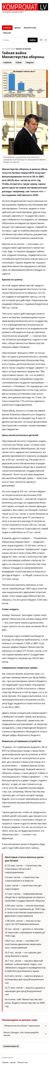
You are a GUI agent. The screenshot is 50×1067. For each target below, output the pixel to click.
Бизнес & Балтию (11, 414)
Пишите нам (30, 27)
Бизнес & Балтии (25, 673)
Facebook (7, 62)
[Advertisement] (25, 18)
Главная (7, 27)
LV (45, 40)
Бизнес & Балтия (23, 49)
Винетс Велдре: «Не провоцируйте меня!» (21, 1034)
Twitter (19, 62)
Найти (33, 40)
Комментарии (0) (11, 1046)
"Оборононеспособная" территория (22, 1025)
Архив (17, 27)
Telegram (30, 62)
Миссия (7, 33)
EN (41, 40)
